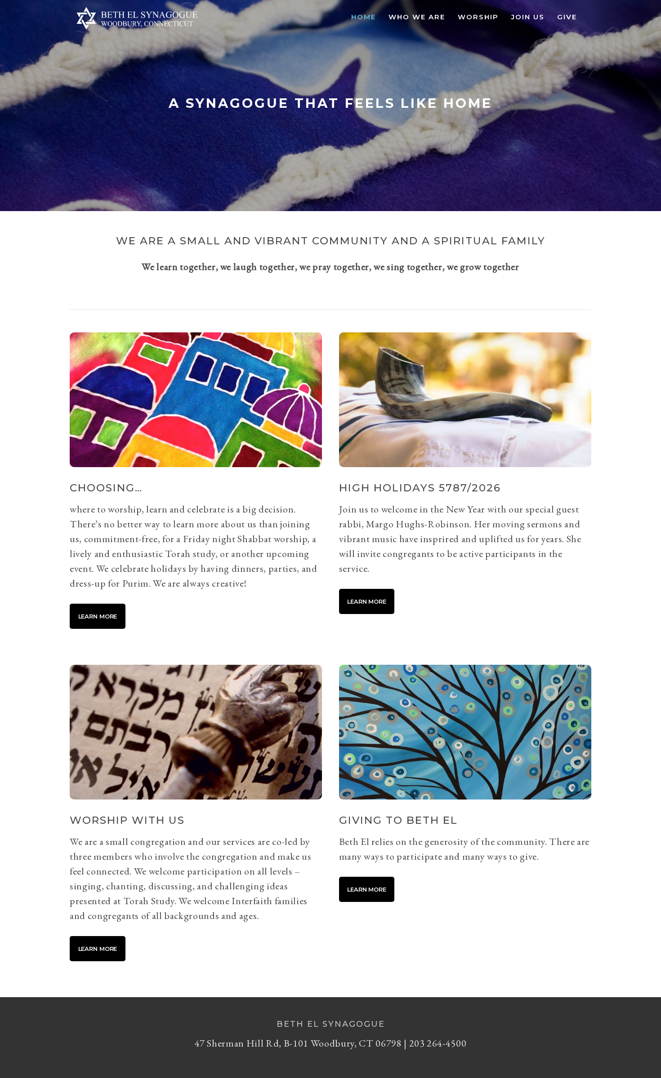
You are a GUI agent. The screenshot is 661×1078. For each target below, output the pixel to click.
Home (363, 17)
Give (567, 17)
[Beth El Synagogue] (137, 29)
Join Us (528, 17)
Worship (478, 17)
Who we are (417, 17)
